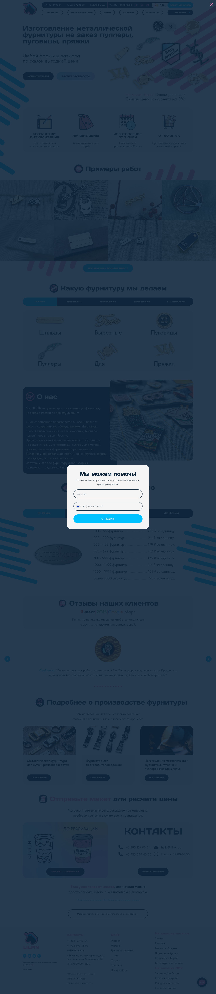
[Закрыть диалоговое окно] (211, 4)
